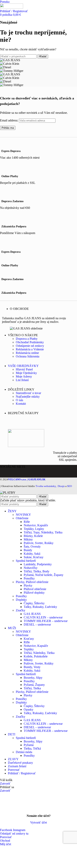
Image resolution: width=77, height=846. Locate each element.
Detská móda (24, 752)
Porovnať (14, 769)
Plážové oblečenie (35, 589)
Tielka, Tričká (32, 748)
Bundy (28, 550)
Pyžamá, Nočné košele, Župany (43, 575)
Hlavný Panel (24, 369)
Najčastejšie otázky (28, 396)
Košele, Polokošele (36, 656)
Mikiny (28, 539)
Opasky (28, 709)
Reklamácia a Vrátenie (30, 349)
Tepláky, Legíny (34, 528)
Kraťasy (29, 638)
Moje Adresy (24, 376)
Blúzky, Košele (33, 536)
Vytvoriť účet (38, 822)
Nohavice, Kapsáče (36, 525)
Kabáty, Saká (32, 553)
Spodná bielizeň (26, 560)
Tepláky (29, 649)
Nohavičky (31, 567)
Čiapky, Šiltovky (34, 603)
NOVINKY (23, 514)
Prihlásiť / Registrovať (22, 773)
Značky (20, 610)
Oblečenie (22, 518)
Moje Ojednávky (26, 373)
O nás (19, 400)
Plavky (28, 585)
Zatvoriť (5, 783)
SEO (69, 486)
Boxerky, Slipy (33, 677)
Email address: (9, 120)
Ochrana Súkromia (27, 356)
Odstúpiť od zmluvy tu (14, 833)
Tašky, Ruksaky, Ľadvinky (40, 606)
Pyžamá (29, 745)
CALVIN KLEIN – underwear (43, 617)
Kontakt (21, 403)
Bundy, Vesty (32, 667)
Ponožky (29, 578)
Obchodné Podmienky (30, 342)
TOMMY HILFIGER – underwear (46, 621)
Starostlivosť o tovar (28, 393)
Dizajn (61, 486)
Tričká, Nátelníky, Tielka (39, 652)
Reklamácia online (27, 353)
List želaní (22, 380)
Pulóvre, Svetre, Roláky (39, 543)
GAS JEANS (32, 614)
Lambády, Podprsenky (38, 564)
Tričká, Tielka (32, 688)
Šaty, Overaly (32, 546)
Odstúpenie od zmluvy (30, 345)
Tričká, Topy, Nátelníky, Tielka (43, 532)
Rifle (27, 521)
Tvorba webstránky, (46, 486)
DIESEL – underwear (37, 624)
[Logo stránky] (11, 7)
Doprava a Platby (27, 338)
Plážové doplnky (34, 592)
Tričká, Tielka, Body (36, 571)
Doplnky (21, 599)
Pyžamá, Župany (34, 684)
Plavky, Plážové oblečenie (32, 582)
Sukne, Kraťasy (33, 557)
